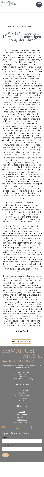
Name (4, 437)
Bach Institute (22, 398)
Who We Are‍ (22, 414)
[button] (39, 4)
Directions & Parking (22, 422)
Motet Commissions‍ (22, 396)
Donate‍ (22, 412)
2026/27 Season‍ (22, 390)
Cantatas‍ (22, 393)
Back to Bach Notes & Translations (21, 341)
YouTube (22, 401)
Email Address (7, 445)
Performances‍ (22, 420)
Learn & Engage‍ (22, 417)
